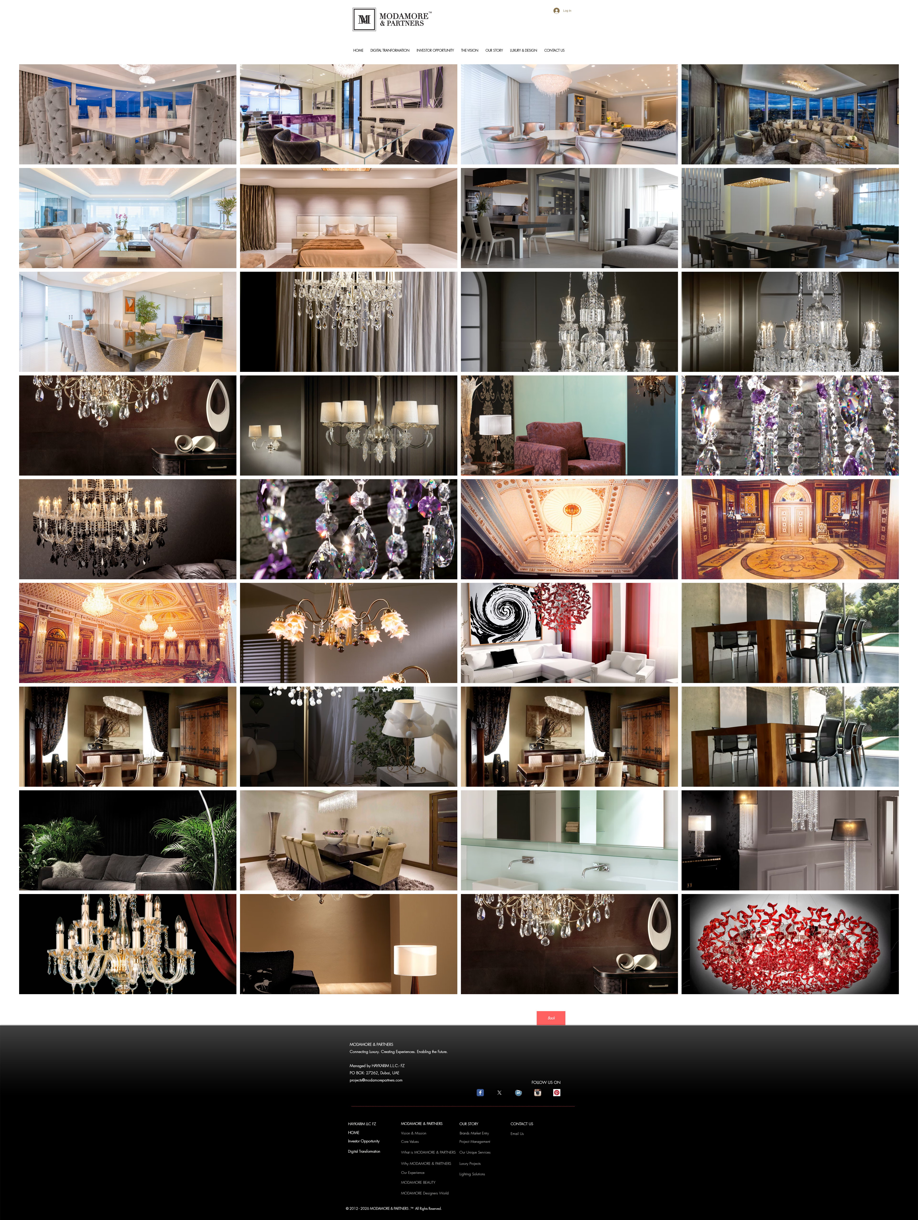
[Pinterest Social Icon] (556, 1092)
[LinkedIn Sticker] (518, 1092)
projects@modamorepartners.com (376, 1080)
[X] (499, 1092)
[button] (127, 114)
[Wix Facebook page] (480, 1092)
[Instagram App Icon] (537, 1092)
